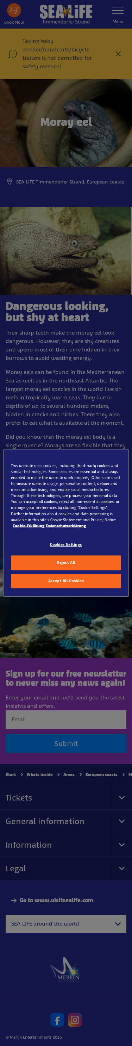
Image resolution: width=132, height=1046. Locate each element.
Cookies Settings (66, 544)
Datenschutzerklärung (66, 525)
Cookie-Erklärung (28, 525)
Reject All (66, 562)
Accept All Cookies (66, 580)
